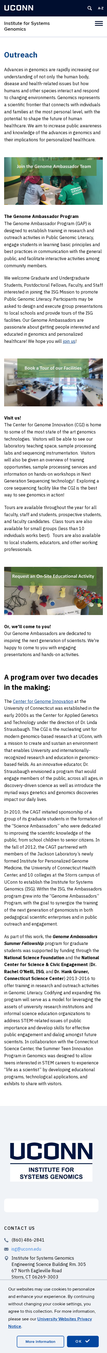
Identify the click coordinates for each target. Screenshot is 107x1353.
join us (69, 341)
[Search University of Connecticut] (89, 8)
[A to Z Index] (100, 8)
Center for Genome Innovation (43, 701)
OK (79, 1341)
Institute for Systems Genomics (27, 26)
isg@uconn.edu (26, 1249)
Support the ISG (51, 1205)
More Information (40, 1341)
